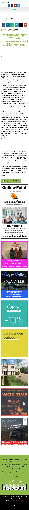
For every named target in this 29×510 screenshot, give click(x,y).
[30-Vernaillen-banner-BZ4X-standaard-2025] (14, 445)
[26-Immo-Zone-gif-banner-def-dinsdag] (14, 386)
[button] (14, 9)
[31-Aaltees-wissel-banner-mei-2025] (14, 268)
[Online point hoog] (14, 238)
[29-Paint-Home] (14, 327)
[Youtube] (15, 5)
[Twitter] (18, 5)
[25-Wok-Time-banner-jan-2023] (14, 415)
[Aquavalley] (14, 297)
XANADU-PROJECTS (18, 501)
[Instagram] (12, 5)
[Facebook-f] (9, 5)
